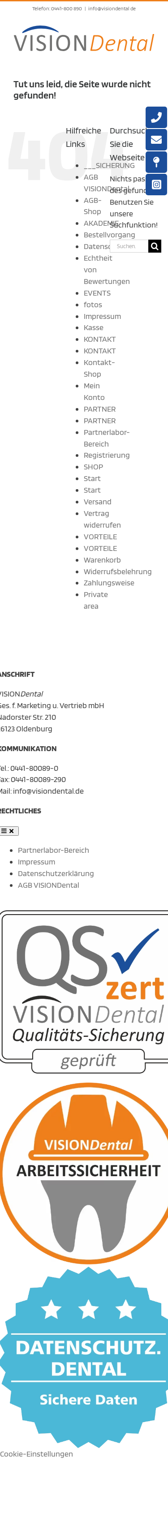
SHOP (93, 466)
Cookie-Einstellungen (36, 1453)
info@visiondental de (112, 8)
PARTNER (100, 408)
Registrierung (107, 455)
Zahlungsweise (109, 582)
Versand (98, 501)
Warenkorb (102, 559)
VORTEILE (100, 536)
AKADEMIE (101, 223)
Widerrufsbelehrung (118, 571)
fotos (93, 304)
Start (92, 478)
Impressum (102, 316)
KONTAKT (100, 339)
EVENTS (97, 292)
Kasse (93, 327)
